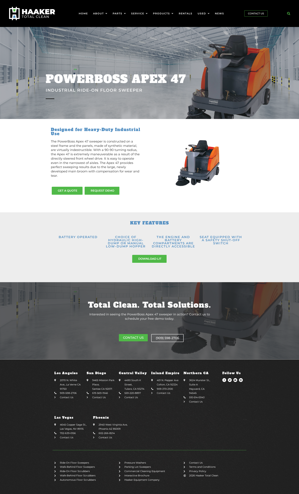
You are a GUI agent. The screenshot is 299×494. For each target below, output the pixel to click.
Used (202, 13)
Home (83, 13)
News (219, 13)
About (98, 13)
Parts (117, 13)
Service (137, 13)
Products (161, 13)
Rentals (185, 13)
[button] (289, 13)
